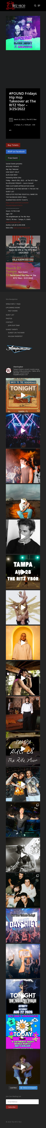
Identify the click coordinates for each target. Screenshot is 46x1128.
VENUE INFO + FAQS (13, 304)
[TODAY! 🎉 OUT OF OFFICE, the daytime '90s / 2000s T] (23, 1032)
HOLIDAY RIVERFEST (15, 336)
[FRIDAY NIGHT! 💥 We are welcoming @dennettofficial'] (23, 749)
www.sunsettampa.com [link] (22, 228)
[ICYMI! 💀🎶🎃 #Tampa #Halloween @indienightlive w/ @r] (23, 890)
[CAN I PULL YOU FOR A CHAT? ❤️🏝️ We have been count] (23, 961)
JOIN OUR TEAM (13, 325)
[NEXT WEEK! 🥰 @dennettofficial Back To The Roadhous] (23, 1067)
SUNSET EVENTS (12, 329)
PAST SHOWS (13, 311)
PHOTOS (9, 318)
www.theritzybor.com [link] (13, 222)
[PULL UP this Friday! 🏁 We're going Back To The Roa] (23, 572)
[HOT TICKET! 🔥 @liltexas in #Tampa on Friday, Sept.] (23, 855)
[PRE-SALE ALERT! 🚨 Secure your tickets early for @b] (23, 537)
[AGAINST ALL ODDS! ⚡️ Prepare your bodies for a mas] (23, 784)
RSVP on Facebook (16, 151)
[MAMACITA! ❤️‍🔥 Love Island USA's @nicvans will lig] (23, 466)
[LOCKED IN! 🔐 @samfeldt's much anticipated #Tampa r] (23, 819)
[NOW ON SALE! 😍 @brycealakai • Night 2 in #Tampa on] (23, 430)
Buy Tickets (13, 145)
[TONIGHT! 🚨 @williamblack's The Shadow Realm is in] (23, 996)
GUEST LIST (10, 315)
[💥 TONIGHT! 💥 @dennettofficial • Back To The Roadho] (23, 395)
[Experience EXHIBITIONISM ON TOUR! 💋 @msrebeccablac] (23, 607)
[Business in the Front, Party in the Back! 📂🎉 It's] (23, 713)
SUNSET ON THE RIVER (16, 333)
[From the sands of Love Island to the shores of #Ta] (23, 678)
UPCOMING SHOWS (13, 308)
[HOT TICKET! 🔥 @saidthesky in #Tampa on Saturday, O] (23, 643)
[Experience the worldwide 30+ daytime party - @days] (23, 925)
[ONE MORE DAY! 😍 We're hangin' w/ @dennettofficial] (23, 501)
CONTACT (9, 322)
